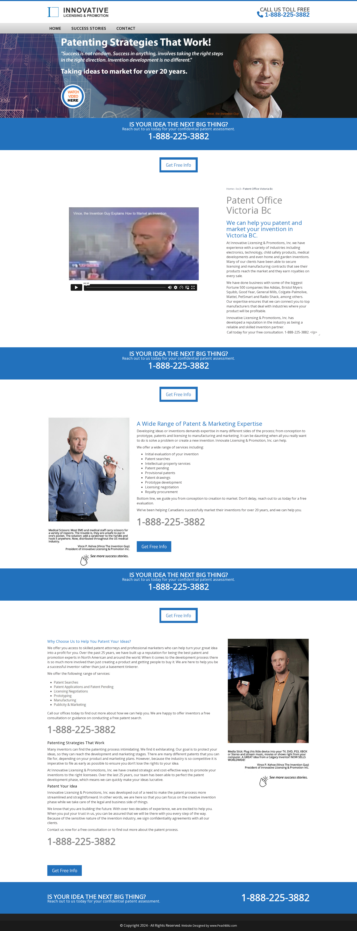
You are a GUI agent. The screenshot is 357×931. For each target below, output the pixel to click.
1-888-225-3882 (286, 14)
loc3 (238, 189)
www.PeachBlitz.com (223, 925)
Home (230, 189)
